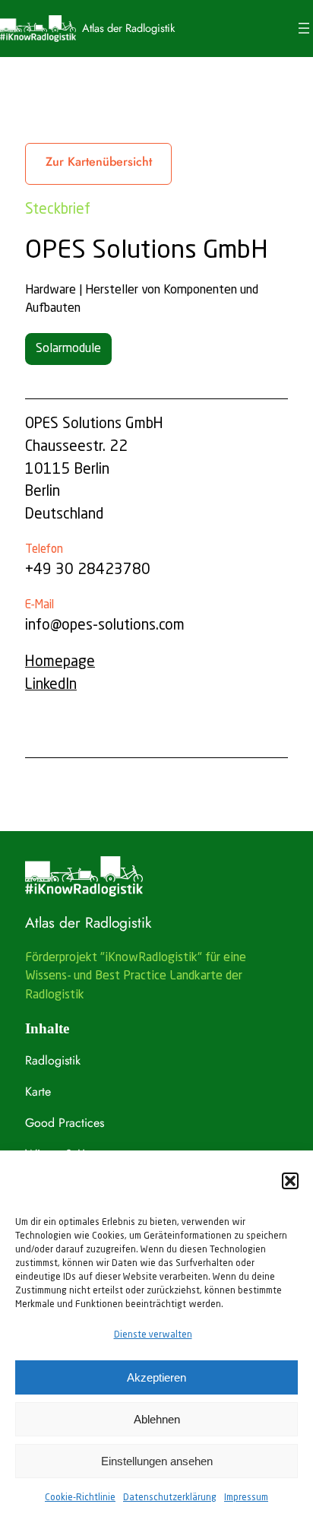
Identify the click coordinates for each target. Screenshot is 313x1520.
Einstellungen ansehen (157, 1461)
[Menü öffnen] (304, 28)
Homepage (60, 662)
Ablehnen (157, 1419)
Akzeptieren (156, 1377)
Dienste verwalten (153, 1335)
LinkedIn (51, 685)
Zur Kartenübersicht (99, 161)
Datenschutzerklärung (170, 1498)
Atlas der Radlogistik (128, 28)
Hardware (50, 290)
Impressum (246, 1498)
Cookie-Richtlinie (80, 1498)
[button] (290, 1180)
